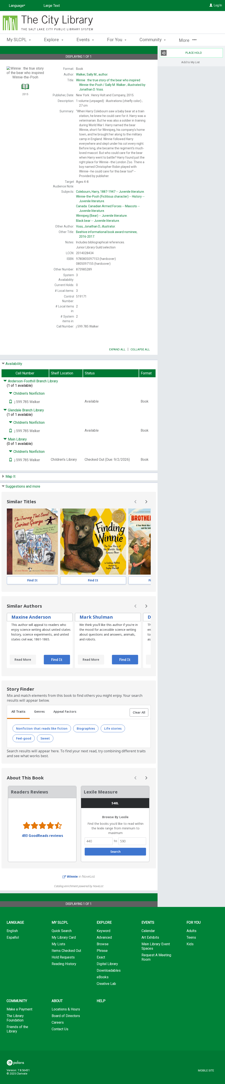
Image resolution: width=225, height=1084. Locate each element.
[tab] (18, 712)
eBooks (103, 977)
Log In (218, 5)
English (12, 931)
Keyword (103, 931)
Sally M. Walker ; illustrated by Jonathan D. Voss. (110, 84)
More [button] (185, 40)
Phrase (102, 951)
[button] (139, 712)
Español (13, 937)
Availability (13, 364)
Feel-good (23, 738)
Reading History (64, 964)
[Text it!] (10, 402)
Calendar (148, 931)
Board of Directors (66, 1016)
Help (101, 1001)
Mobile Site (206, 1070)
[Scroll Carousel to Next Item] (146, 501)
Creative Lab (106, 984)
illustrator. (96, 226)
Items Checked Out (66, 951)
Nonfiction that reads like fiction (41, 728)
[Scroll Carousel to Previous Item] (135, 501)
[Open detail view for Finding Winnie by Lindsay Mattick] (93, 542)
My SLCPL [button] (17, 39)
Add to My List (190, 62)
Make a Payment (19, 1009)
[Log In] (210, 5)
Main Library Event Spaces (156, 946)
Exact (101, 957)
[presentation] (32, 542)
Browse (103, 944)
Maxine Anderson (31, 617)
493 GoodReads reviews (42, 835)
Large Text (52, 6)
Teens (191, 937)
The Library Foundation (15, 1018)
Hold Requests (63, 957)
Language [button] (15, 922)
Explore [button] (52, 39)
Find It (32, 580)
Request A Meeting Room (156, 957)
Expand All (117, 349)
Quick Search (62, 931)
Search (115, 851)
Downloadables (109, 970)
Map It (10, 476)
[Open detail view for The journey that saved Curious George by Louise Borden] (32, 542)
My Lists (58, 944)
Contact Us (60, 1029)
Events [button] (83, 39)
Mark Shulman (96, 617)
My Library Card (64, 937)
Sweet (45, 738)
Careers (58, 1022)
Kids (190, 944)
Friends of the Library (17, 1029)
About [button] (57, 1001)
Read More (23, 659)
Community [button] (151, 39)
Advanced (104, 937)
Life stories (113, 728)
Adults (191, 931)
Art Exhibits (150, 937)
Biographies (86, 728)
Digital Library (107, 964)
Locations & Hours (66, 1009)
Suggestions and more (22, 486)
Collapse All (140, 349)
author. (92, 74)
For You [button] (115, 39)
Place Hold (193, 52)
